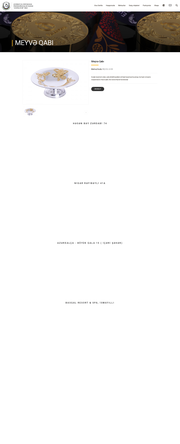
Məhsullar (122, 5)
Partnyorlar (147, 5)
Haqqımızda (110, 5)
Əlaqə (156, 5)
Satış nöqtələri (134, 5)
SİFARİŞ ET (97, 89)
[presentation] (25, 112)
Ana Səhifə (98, 5)
